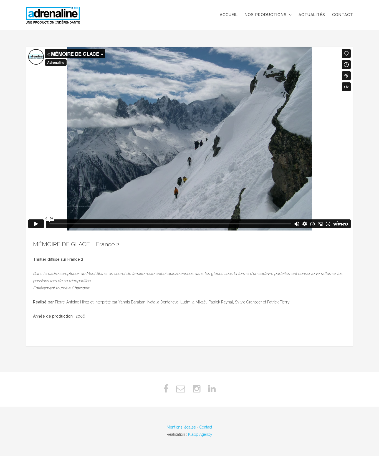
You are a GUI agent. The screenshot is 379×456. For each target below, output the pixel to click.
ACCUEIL (229, 14)
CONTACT (342, 14)
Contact (205, 427)
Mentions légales (181, 427)
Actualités (312, 14)
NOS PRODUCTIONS (266, 14)
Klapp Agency (200, 434)
